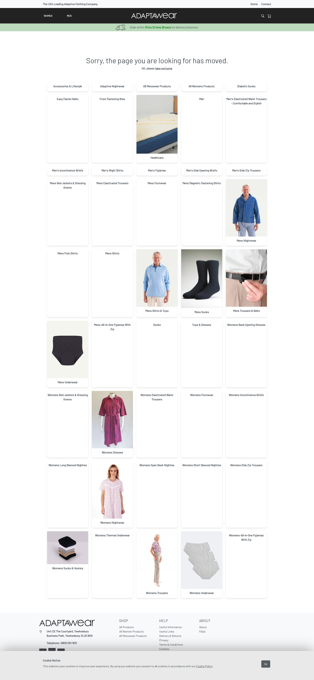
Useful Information (170, 627)
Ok (265, 664)
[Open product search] (263, 15)
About (203, 627)
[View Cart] (269, 16)
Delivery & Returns (170, 635)
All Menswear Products (133, 635)
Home (254, 4)
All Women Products (131, 631)
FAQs (202, 631)
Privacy (163, 640)
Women (48, 15)
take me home (163, 68)
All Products (126, 627)
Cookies (164, 649)
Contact (266, 4)
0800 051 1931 (69, 643)
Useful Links (166, 631)
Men (69, 15)
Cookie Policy (204, 666)
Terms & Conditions (171, 644)
